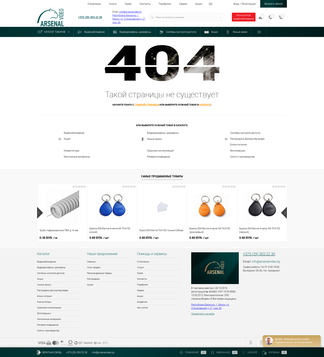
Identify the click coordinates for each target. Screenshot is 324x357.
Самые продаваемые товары (162, 176)
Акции (67, 138)
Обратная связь (51, 352)
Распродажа (93, 279)
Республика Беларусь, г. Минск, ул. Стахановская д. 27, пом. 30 (129, 19)
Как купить (142, 307)
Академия (142, 302)
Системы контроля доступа (245, 133)
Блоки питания (238, 144)
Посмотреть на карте (202, 313)
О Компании (143, 261)
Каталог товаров (55, 32)
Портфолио (142, 284)
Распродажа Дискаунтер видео (247, 138)
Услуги (140, 267)
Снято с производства (242, 156)
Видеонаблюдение (74, 133)
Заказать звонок (273, 3)
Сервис (140, 290)
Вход (236, 4)
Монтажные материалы (77, 156)
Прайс (140, 273)
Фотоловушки (237, 150)
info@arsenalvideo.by (130, 11)
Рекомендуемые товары (99, 273)
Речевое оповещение (158, 156)
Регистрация (248, 4)
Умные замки (154, 139)
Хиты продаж (93, 267)
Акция (90, 284)
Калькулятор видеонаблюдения (244, 17)
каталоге (205, 104)
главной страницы (146, 104)
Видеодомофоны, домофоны (163, 133)
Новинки (91, 261)
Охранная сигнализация (160, 150)
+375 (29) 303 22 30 (90, 17)
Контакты (142, 279)
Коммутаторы (71, 150)
